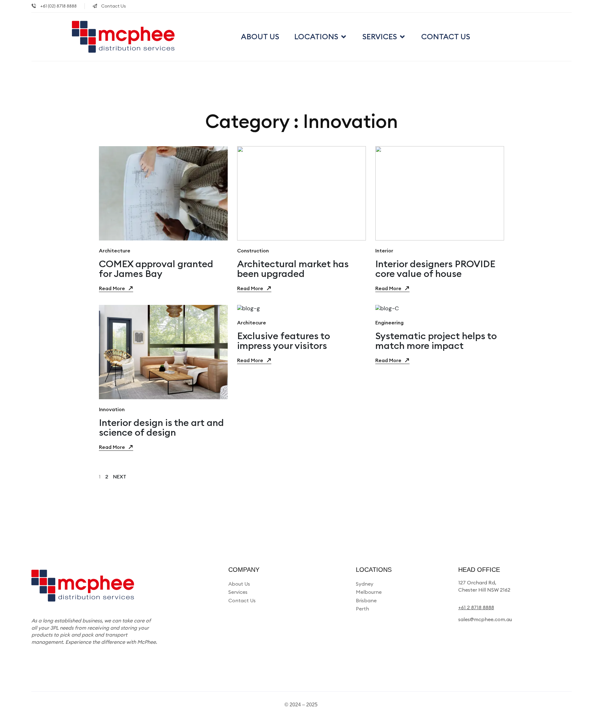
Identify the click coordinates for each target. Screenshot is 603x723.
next (119, 476)
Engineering (389, 322)
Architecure (251, 322)
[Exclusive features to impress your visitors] (248, 308)
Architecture (114, 250)
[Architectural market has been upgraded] (301, 192)
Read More (112, 287)
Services (379, 36)
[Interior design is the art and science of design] (163, 351)
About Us (260, 36)
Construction (253, 250)
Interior (384, 250)
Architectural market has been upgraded (293, 268)
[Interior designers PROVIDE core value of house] (439, 192)
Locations (316, 36)
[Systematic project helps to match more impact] (387, 308)
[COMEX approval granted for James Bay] (163, 192)
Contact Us (445, 36)
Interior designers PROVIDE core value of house (435, 268)
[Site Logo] (125, 36)
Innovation (112, 409)
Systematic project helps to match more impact (436, 340)
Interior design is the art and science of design (161, 427)
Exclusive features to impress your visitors (283, 340)
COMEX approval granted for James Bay (156, 268)
